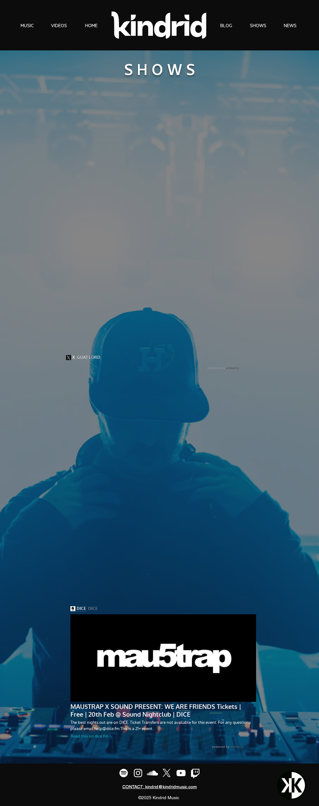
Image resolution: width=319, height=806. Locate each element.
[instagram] (138, 773)
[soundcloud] (152, 773)
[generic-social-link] (123, 773)
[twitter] (166, 773)
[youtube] (181, 773)
